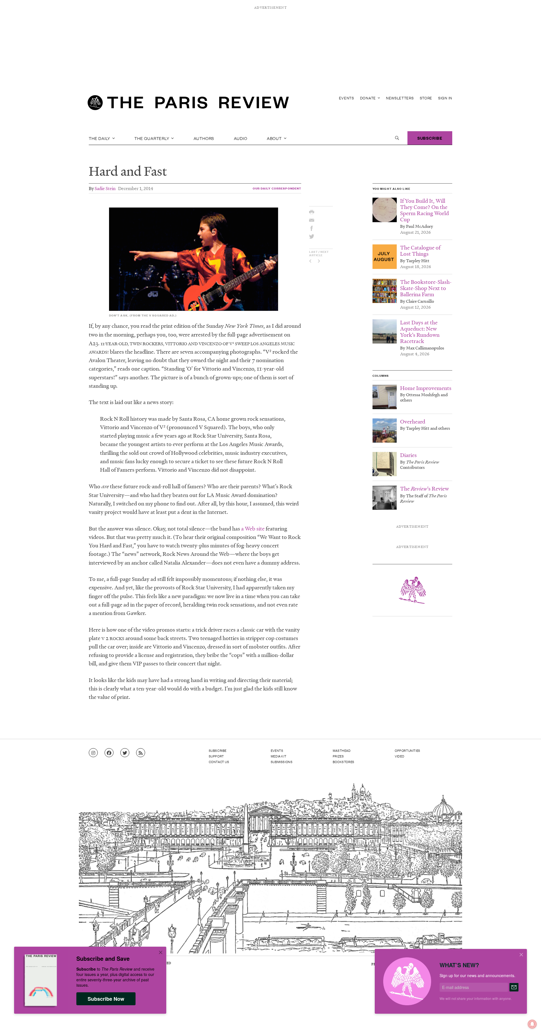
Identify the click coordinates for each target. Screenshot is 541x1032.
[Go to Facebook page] (109, 753)
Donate (368, 98)
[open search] (397, 138)
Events (346, 98)
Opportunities (407, 750)
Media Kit (278, 756)
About (275, 138)
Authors (204, 138)
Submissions (282, 761)
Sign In (445, 98)
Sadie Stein (105, 188)
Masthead (342, 750)
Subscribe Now (106, 998)
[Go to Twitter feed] (124, 753)
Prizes (338, 756)
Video (399, 756)
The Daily (100, 138)
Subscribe (429, 138)
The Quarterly (152, 138)
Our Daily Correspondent (277, 188)
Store (426, 98)
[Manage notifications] (527, 1019)
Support (216, 756)
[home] (188, 104)
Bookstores (343, 761)
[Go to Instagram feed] (93, 753)
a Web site (253, 528)
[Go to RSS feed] (140, 753)
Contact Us (219, 761)
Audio (240, 138)
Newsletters (400, 98)
